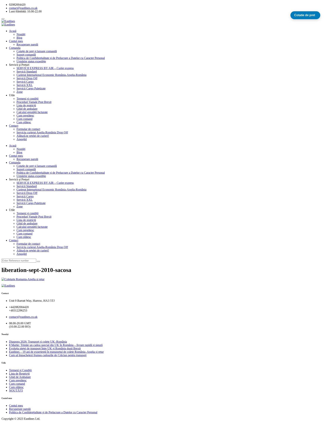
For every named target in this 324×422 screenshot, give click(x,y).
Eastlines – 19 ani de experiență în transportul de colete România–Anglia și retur (56, 351)
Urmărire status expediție (31, 61)
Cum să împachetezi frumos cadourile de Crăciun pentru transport (47, 355)
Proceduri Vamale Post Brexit (33, 102)
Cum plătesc (23, 122)
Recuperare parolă (27, 44)
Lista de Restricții (19, 373)
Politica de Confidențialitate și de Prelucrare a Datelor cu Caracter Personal (60, 58)
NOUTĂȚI (16, 390)
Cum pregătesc (25, 115)
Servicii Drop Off (26, 78)
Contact (13, 125)
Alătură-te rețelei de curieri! (32, 135)
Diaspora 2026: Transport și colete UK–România (38, 341)
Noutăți (20, 34)
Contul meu (16, 41)
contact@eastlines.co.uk (23, 316)
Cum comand (24, 118)
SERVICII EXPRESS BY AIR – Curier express (45, 68)
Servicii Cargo (25, 81)
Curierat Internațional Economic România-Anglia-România (51, 75)
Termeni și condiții (27, 98)
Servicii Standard (26, 71)
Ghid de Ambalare (20, 377)
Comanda (14, 47)
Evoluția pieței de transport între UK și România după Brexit (45, 348)
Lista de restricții (26, 105)
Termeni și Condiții (20, 370)
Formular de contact (28, 129)
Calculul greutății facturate (32, 112)
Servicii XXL (24, 85)
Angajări (21, 139)
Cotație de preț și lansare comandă (36, 51)
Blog (19, 37)
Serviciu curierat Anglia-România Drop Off (42, 132)
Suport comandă (26, 54)
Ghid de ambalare (27, 108)
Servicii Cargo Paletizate (31, 88)
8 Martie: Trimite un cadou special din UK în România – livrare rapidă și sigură (56, 345)
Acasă (12, 31)
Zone (19, 91)
